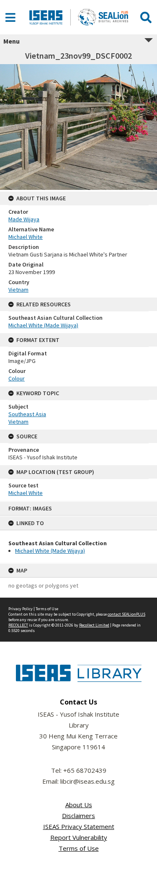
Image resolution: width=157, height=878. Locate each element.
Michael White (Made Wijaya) (50, 550)
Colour (16, 378)
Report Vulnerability (78, 837)
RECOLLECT (18, 625)
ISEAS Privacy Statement (78, 826)
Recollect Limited (94, 625)
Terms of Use (47, 608)
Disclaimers (78, 815)
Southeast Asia (27, 414)
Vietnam (18, 289)
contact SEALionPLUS (126, 614)
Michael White (25, 237)
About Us (78, 804)
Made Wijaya (23, 219)
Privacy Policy (20, 608)
